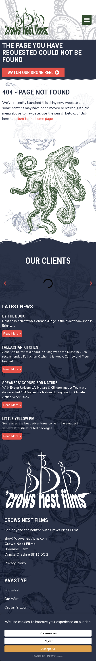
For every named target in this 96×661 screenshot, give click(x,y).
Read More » (12, 334)
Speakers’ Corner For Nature (29, 382)
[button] (87, 20)
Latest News (17, 306)
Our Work (12, 598)
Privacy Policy (15, 563)
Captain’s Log (15, 607)
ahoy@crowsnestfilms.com (25, 538)
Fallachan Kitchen (20, 347)
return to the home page (34, 118)
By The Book (13, 316)
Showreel (12, 590)
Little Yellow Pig (18, 418)
